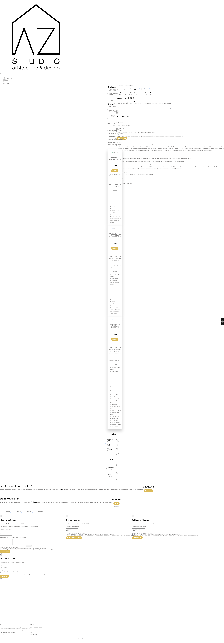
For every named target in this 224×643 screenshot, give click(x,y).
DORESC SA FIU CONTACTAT (73, 537)
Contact (4, 82)
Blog (3, 81)
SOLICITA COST (113, 116)
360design (13, 632)
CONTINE (115, 190)
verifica (118, 110)
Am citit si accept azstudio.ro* (127, 133)
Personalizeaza (148, 490)
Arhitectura (4, 79)
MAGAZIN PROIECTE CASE (7, 78)
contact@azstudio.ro (33, 634)
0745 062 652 (32, 632)
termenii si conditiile (128, 133)
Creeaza (116, 503)
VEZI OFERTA (119, 98)
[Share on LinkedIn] (222, 324)
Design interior (5, 80)
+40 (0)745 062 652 (6, 83)
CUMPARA (114, 170)
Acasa (4, 77)
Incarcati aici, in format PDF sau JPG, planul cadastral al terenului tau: (129, 132)
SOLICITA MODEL (113, 100)
